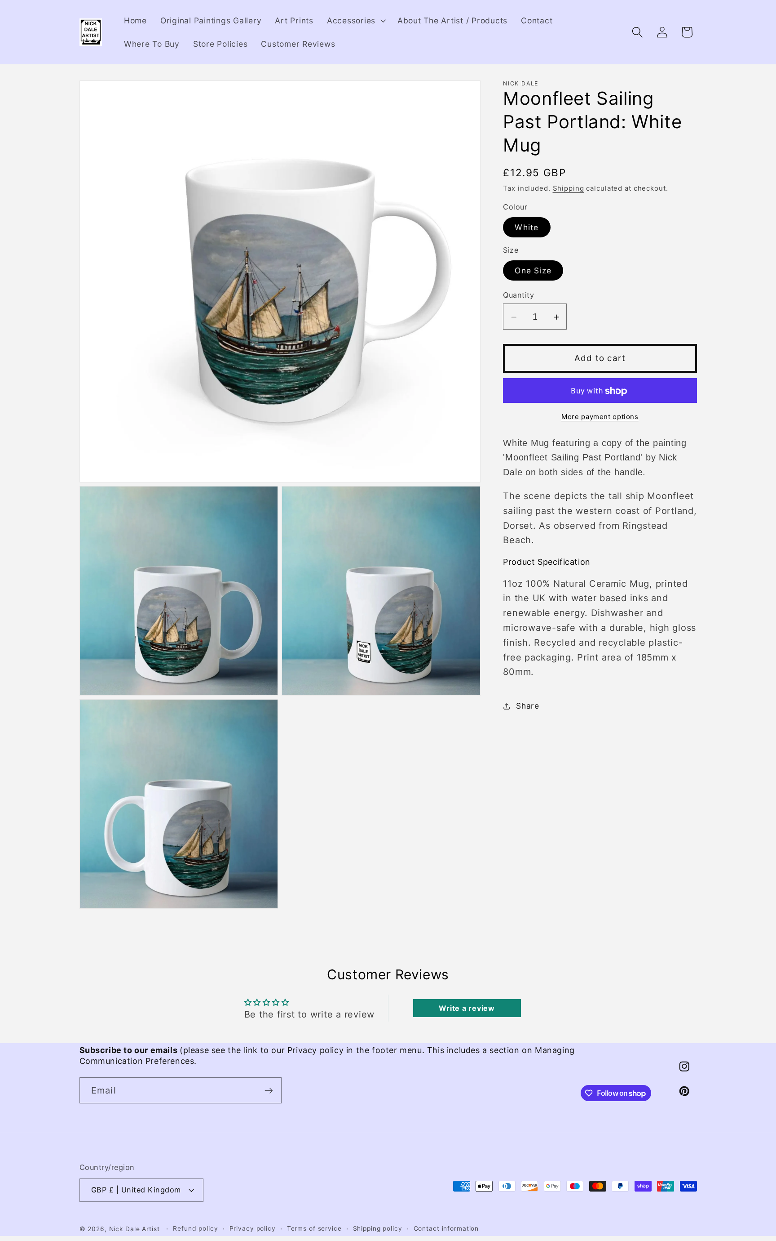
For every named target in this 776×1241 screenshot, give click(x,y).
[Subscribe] (268, 1090)
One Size (533, 270)
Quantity (518, 295)
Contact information (446, 1228)
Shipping (568, 188)
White (526, 227)
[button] (355, 20)
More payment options (600, 417)
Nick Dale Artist (134, 1228)
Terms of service (314, 1228)
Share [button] (527, 705)
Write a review (467, 1008)
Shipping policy (377, 1228)
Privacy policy (252, 1228)
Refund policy (195, 1228)
